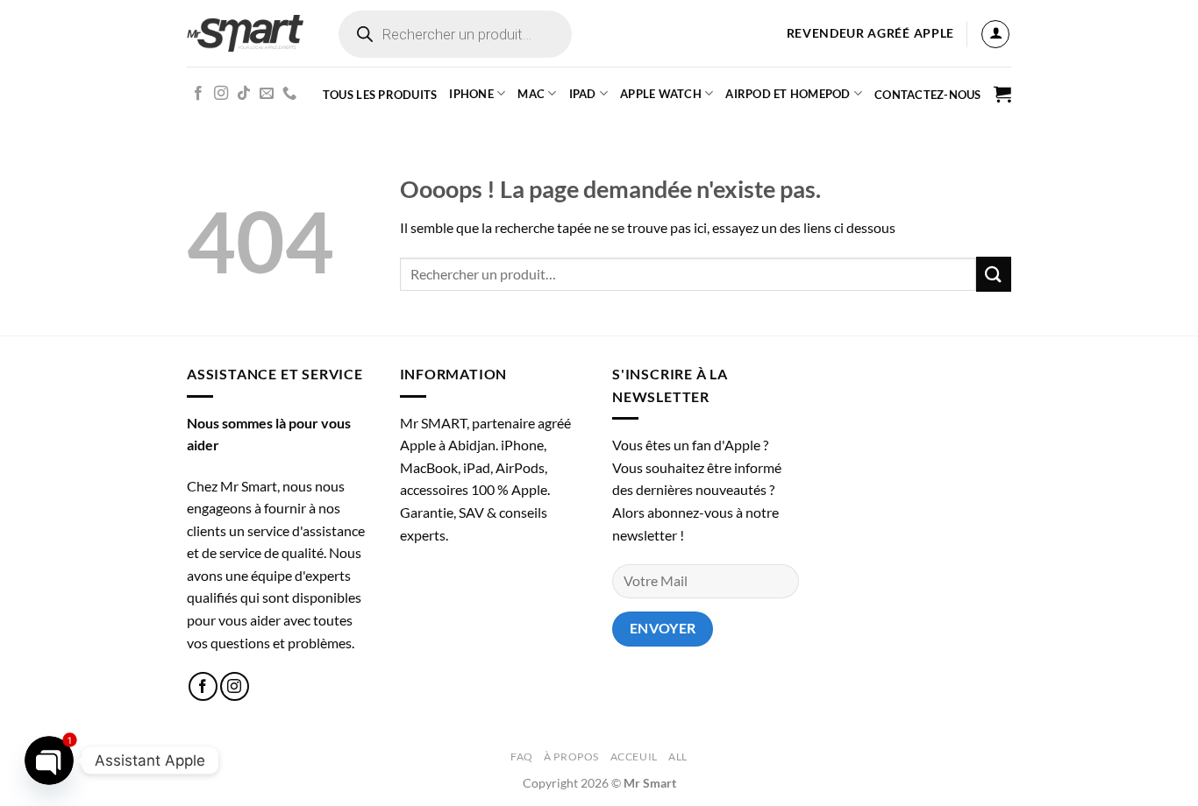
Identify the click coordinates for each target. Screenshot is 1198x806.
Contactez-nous (927, 95)
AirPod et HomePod (787, 94)
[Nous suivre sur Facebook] (198, 94)
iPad (582, 94)
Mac (531, 94)
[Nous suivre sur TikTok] (244, 94)
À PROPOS (571, 756)
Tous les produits (380, 95)
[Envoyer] (993, 274)
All (678, 756)
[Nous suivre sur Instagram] (221, 94)
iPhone (471, 94)
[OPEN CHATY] (49, 760)
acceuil (634, 756)
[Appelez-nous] (289, 94)
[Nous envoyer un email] (267, 94)
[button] (995, 34)
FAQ (521, 756)
